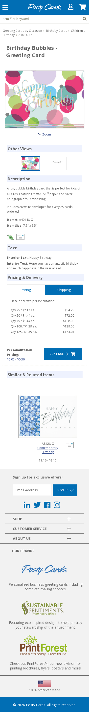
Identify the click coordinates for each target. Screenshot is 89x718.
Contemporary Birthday (47, 450)
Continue (57, 354)
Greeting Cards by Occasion (22, 31)
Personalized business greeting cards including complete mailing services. (46, 586)
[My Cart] (83, 8)
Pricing (26, 290)
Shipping (64, 290)
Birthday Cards (56, 31)
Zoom (46, 134)
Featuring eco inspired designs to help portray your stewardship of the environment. (45, 625)
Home (44, 10)
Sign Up (63, 490)
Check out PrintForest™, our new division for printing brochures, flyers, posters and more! (45, 665)
